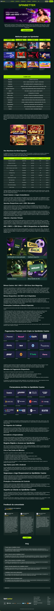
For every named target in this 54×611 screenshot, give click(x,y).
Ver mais (27, 537)
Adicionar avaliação (45, 508)
